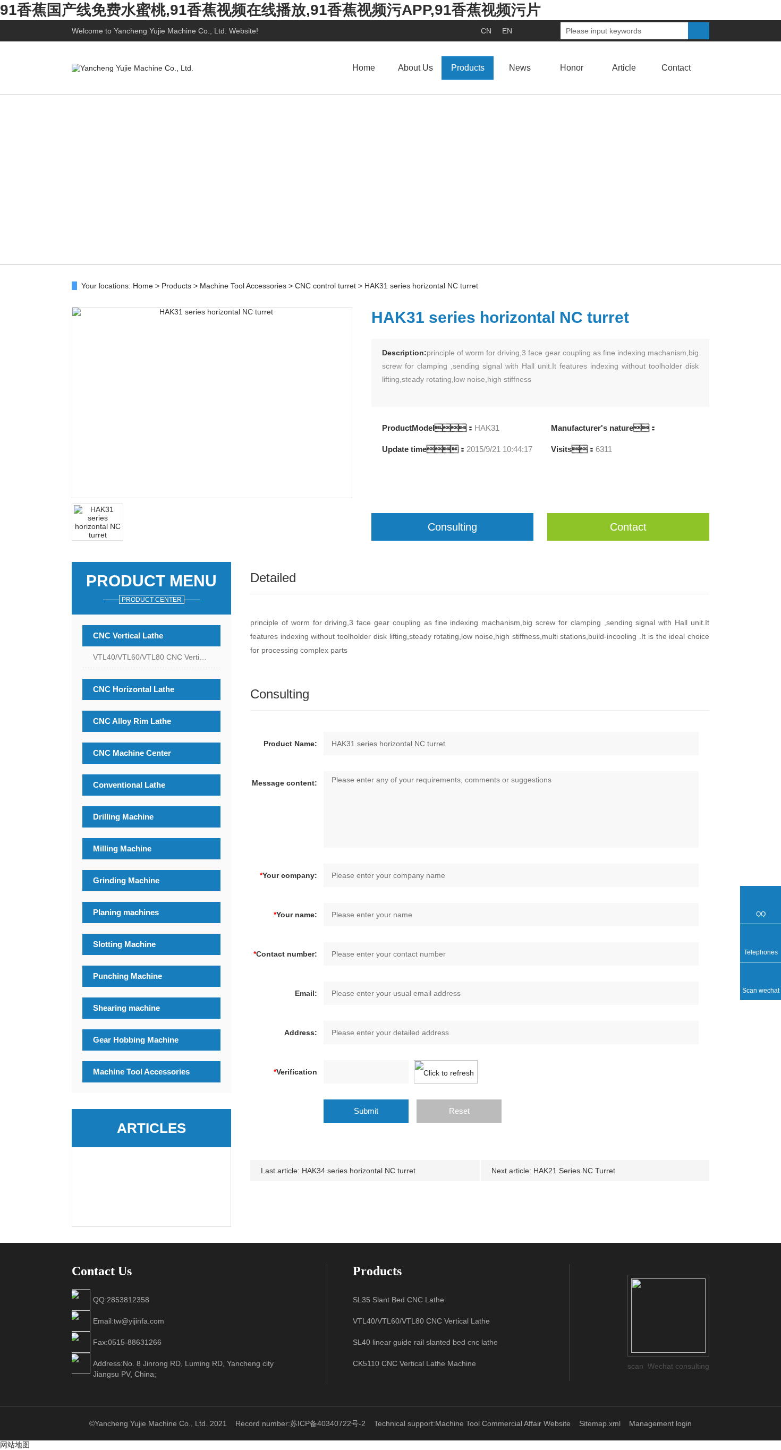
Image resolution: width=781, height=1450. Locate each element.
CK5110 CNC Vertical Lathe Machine (414, 1363)
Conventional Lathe (129, 784)
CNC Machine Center (132, 752)
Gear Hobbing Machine (136, 1039)
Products (468, 67)
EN (507, 31)
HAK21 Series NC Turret (574, 1170)
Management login (660, 1423)
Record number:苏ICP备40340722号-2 (300, 1423)
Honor (571, 67)
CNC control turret (325, 286)
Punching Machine (127, 975)
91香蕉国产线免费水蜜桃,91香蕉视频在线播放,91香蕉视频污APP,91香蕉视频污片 (270, 10)
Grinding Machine (126, 880)
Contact (676, 67)
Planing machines (126, 912)
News (520, 67)
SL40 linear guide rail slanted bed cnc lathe (425, 1342)
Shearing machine (126, 1007)
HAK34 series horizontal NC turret (358, 1170)
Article (624, 67)
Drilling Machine (123, 816)
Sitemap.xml (600, 1423)
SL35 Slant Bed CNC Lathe (398, 1299)
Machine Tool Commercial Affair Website (503, 1423)
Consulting (452, 527)
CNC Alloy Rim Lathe (132, 721)
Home (363, 67)
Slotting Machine (124, 944)
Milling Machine (122, 848)
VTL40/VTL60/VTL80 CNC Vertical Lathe (156, 657)
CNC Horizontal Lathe (133, 689)
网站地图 (15, 1444)
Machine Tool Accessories (243, 286)
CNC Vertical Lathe (128, 635)
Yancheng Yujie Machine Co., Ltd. (170, 31)
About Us (415, 67)
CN (486, 31)
